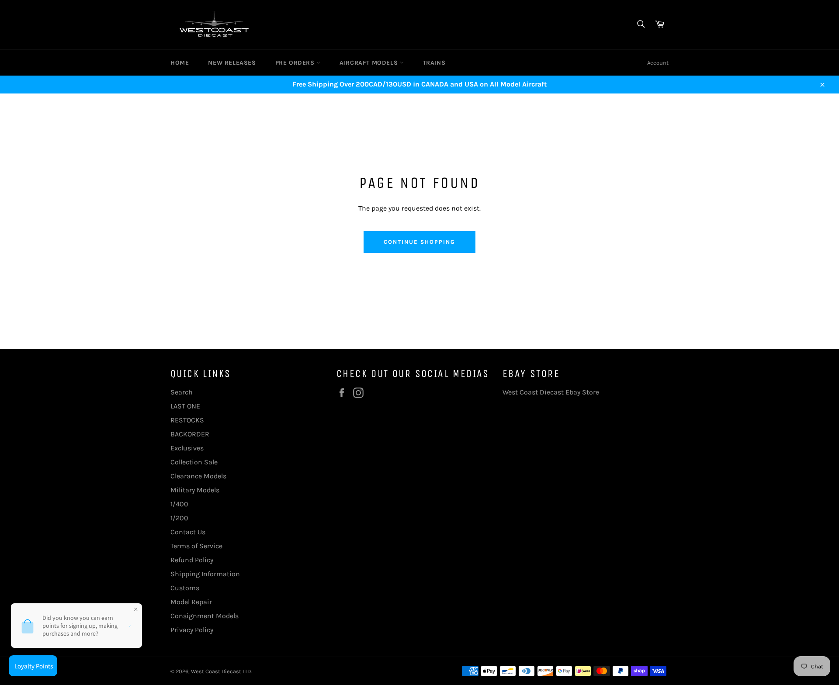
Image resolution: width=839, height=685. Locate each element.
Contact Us (187, 532)
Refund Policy (191, 560)
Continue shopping (419, 242)
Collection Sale (194, 462)
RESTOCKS (187, 420)
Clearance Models (198, 476)
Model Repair (191, 602)
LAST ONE (185, 406)
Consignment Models (204, 616)
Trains (434, 62)
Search (181, 392)
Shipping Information (205, 574)
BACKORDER (189, 434)
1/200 (179, 518)
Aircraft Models (370, 62)
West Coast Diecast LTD (221, 671)
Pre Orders (296, 62)
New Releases (232, 62)
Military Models (194, 490)
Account (658, 62)
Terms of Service (196, 546)
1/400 (179, 504)
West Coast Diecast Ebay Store (551, 392)
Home (179, 62)
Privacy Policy (191, 630)
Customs (184, 588)
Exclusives (187, 448)
